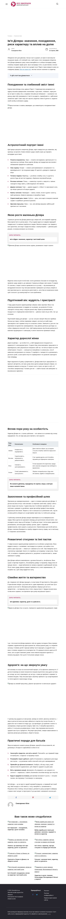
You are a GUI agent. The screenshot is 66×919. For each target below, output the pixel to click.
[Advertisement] (21, 386)
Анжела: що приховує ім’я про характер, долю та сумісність (18, 846)
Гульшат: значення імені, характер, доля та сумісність (46, 860)
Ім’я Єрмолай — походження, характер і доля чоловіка (17, 828)
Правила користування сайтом (50, 899)
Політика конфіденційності (48, 894)
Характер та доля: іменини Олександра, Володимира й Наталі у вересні (46, 877)
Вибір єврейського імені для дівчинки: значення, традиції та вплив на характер (45, 832)
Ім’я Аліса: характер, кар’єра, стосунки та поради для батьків (45, 846)
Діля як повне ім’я (25, 69)
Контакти (46, 890)
